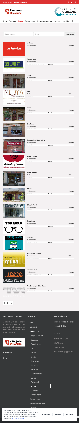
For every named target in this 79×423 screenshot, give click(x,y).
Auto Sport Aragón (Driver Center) (36, 286)
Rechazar (58, 414)
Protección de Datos (60, 326)
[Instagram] (9, 358)
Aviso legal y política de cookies (64, 321)
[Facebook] (3, 358)
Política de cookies (18, 418)
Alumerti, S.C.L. (31, 59)
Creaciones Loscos (32, 270)
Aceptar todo (46, 414)
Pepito (29, 75)
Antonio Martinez (32, 172)
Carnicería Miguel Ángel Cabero (36, 140)
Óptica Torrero (31, 221)
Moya (28, 91)
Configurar (70, 414)
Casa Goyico (30, 124)
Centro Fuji (30, 237)
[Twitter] (6, 358)
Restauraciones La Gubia (34, 253)
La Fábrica (30, 43)
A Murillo (29, 189)
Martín (29, 108)
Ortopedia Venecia (32, 205)
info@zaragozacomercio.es (20, 2)
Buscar (70, 34)
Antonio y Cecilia (32, 156)
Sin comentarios (32, 45)
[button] (72, 21)
